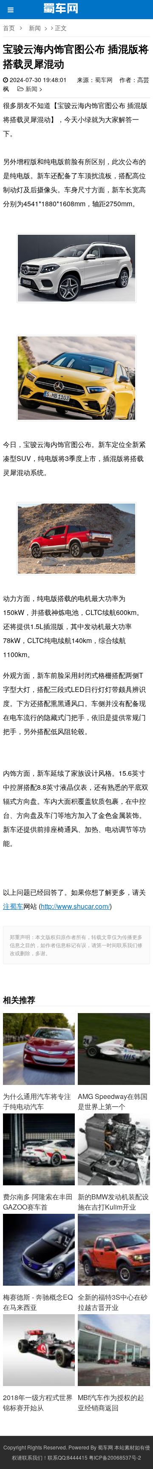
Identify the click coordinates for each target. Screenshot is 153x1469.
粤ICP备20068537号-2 (115, 1457)
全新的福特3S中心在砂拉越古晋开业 (114, 1239)
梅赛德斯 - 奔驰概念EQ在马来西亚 (39, 1239)
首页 (9, 27)
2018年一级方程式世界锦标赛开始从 (39, 1339)
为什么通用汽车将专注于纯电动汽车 (39, 1038)
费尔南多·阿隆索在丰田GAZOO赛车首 (39, 1138)
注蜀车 (13, 906)
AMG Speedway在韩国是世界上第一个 (114, 1038)
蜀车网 (104, 79)
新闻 (35, 27)
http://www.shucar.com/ (75, 906)
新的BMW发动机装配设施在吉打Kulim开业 (114, 1138)
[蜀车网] (61, 11)
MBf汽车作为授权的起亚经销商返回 (114, 1339)
